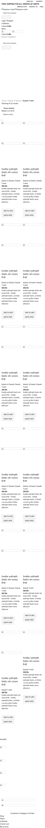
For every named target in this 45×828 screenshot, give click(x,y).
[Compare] (4, 165)
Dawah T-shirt (28, 588)
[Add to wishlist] (4, 206)
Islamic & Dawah (14, 101)
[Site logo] (8, 9)
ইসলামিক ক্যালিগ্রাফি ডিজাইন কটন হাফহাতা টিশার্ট (10, 172)
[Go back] (4, 52)
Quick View (8, 215)
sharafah (3, 739)
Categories (6, 62)
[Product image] (12, 152)
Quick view (4, 220)
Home (4, 101)
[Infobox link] (21, 752)
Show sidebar (9, 108)
